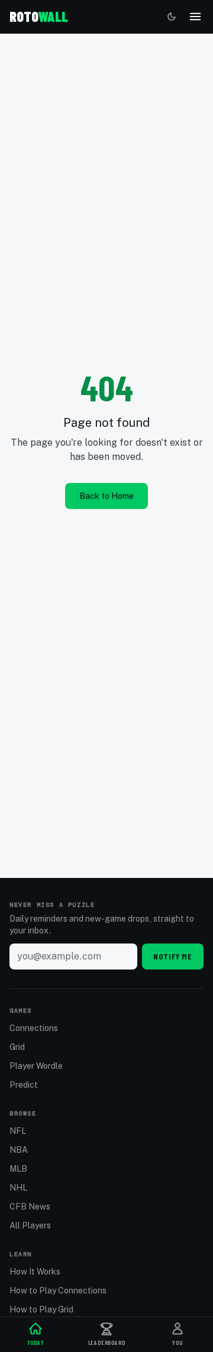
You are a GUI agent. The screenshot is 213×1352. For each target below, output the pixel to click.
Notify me (172, 956)
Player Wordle (36, 1066)
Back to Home (106, 496)
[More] (195, 17)
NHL (18, 1187)
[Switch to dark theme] (171, 16)
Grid (17, 1047)
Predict (23, 1085)
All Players (30, 1225)
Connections (33, 1028)
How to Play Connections (57, 1290)
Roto (38, 16)
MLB (18, 1168)
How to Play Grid (41, 1309)
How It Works (34, 1271)
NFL (17, 1131)
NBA (18, 1150)
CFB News (29, 1206)
